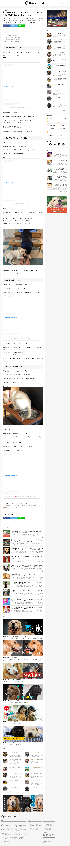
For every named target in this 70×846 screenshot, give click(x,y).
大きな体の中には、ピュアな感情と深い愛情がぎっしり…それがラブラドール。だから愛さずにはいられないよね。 (60, 185)
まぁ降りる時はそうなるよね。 (12, 35)
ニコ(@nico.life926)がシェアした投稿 (21, 203)
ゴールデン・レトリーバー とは (7, 823)
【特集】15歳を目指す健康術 (7, 828)
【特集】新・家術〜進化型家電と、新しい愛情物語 (20, 826)
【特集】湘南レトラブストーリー (20, 832)
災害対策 (52, 128)
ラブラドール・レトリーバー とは (19, 823)
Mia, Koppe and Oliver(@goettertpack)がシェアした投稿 (21, 107)
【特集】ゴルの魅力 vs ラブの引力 (7, 830)
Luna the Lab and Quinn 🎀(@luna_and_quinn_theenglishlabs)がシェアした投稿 (21, 496)
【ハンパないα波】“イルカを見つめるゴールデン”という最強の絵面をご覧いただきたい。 (60, 177)
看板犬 (61, 135)
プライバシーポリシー (48, 825)
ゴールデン (52, 118)
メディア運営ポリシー (48, 824)
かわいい (26, 7)
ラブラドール (17, 7)
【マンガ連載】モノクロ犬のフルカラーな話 (8, 832)
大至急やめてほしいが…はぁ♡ (12, 41)
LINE (22, 26)
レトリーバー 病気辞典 (6, 825)
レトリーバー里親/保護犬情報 (19, 837)
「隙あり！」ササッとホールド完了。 (13, 37)
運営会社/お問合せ (47, 829)
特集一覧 (41, 794)
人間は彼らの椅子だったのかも (12, 39)
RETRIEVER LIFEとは (18, 838)
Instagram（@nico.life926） (10, 265)
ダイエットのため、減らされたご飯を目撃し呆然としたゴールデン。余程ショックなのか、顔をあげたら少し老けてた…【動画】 (60, 161)
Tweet (14, 26)
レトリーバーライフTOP (48, 838)
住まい (61, 121)
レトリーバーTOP (6, 7)
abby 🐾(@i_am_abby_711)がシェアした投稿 (21, 338)
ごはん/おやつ (53, 132)
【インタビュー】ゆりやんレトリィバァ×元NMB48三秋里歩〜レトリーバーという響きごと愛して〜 (60, 169)
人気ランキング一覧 (63, 191)
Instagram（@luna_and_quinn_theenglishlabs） (14, 425)
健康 (51, 135)
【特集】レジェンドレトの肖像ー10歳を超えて (20, 830)
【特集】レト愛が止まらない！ (20, 828)
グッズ (61, 132)
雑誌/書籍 (62, 128)
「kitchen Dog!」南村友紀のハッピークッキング (7, 838)
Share (6, 26)
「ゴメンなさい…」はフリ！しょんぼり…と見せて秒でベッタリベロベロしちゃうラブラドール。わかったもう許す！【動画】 (60, 153)
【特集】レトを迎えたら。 (7, 834)
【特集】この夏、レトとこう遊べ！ (20, 835)
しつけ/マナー (63, 125)
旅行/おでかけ (53, 125)
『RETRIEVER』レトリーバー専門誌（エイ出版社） (7, 840)
